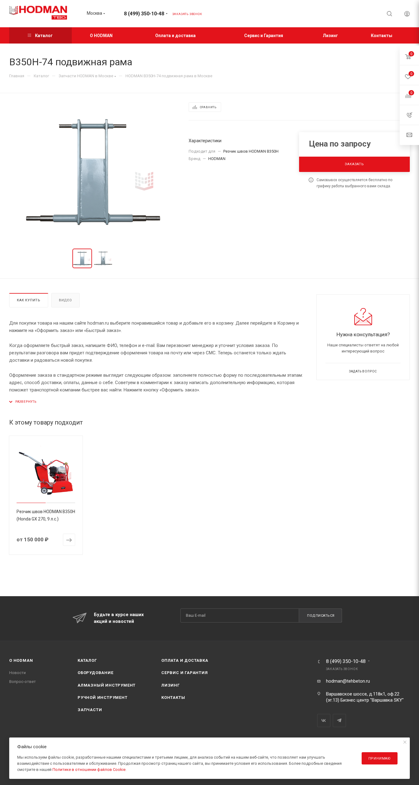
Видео (65, 300)
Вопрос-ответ (22, 681)
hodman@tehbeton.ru (348, 681)
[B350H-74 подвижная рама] (93, 172)
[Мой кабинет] (407, 14)
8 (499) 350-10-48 (144, 14)
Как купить (28, 300)
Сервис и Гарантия (184, 672)
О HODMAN (21, 660)
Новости (17, 672)
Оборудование (95, 672)
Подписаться (321, 616)
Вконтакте (323, 720)
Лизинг (170, 685)
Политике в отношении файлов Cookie (88, 769)
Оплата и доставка (184, 660)
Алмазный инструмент (107, 685)
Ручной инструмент (103, 697)
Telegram (339, 720)
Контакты (173, 697)
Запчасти (90, 709)
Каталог (87, 660)
